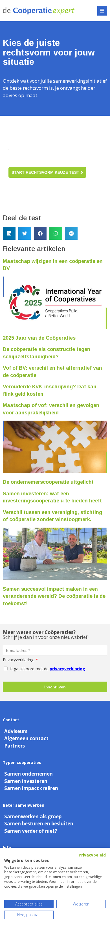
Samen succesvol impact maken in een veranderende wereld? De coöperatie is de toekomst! (54, 596)
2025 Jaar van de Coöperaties (39, 338)
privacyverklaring (67, 668)
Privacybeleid (92, 855)
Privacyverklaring (20, 659)
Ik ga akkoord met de (46, 668)
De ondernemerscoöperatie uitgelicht (48, 482)
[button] (102, 11)
